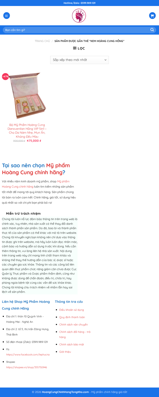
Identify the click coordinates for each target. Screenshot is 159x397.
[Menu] (6, 15)
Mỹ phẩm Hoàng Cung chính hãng (36, 169)
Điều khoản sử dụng (71, 309)
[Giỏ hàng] (152, 15)
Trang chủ (42, 41)
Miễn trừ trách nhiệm (23, 213)
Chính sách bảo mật (71, 344)
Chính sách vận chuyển (73, 324)
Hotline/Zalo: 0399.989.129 (79, 2)
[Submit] (152, 29)
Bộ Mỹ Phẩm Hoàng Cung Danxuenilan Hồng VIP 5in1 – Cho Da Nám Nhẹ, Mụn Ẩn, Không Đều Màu (27, 130)
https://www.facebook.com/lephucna (28, 354)
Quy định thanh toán (72, 317)
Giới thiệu (65, 351)
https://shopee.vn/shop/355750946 (26, 367)
